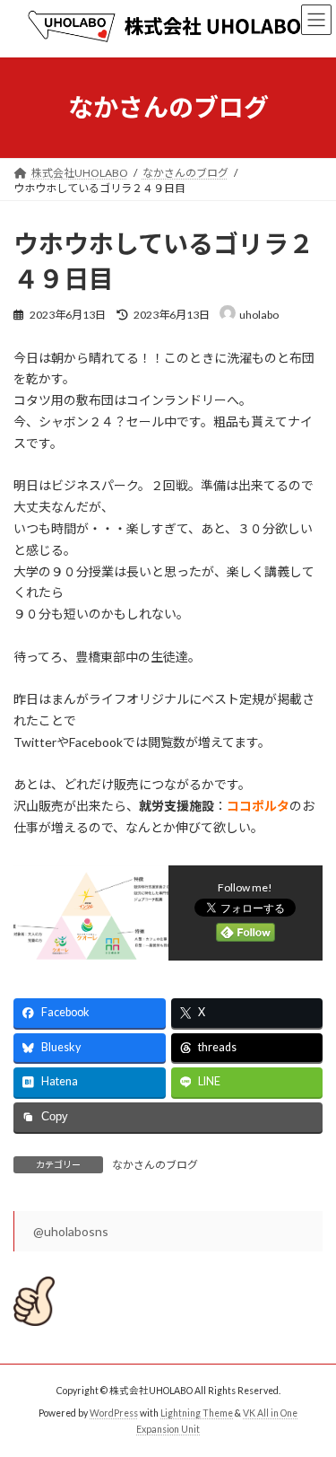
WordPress (114, 1413)
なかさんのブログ (155, 1165)
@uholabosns (70, 1231)
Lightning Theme (196, 1413)
